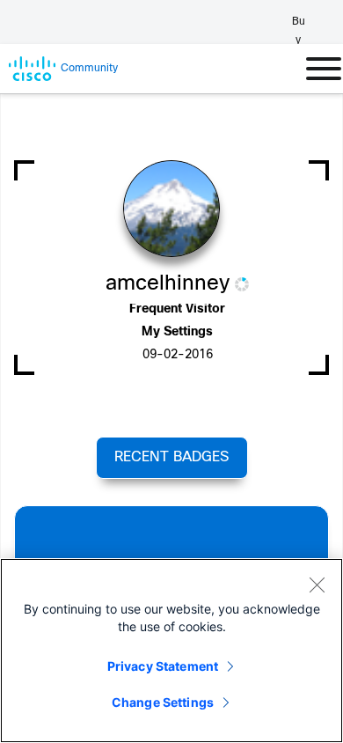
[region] (171, 650)
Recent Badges (171, 457)
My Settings (177, 332)
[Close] (316, 584)
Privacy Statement (162, 665)
